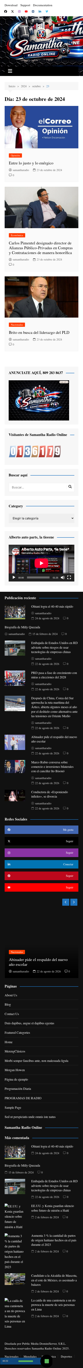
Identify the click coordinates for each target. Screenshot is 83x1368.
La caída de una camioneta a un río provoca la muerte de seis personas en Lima (53, 1304)
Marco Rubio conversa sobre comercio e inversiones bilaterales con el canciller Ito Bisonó (52, 766)
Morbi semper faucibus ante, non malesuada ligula (36, 1060)
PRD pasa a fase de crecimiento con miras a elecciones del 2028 (54, 675)
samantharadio (21, 170)
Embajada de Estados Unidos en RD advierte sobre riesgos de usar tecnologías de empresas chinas (54, 647)
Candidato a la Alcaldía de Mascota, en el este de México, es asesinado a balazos (54, 1280)
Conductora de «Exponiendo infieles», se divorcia (49, 794)
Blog (8, 1004)
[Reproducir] (14, 577)
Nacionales (17, 324)
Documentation (42, 5)
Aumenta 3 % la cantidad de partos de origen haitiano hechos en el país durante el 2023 (53, 1240)
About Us (11, 995)
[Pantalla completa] (69, 577)
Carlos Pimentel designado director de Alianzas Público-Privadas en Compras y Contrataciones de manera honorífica (41, 247)
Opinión (15, 155)
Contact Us (12, 1014)
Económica (17, 235)
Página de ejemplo (16, 1079)
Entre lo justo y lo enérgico (31, 163)
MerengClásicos (15, 1051)
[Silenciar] (63, 577)
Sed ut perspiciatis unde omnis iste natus (30, 1117)
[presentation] (65, 902)
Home (8, 1042)
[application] (41, 563)
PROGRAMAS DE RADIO (23, 1098)
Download (11, 5)
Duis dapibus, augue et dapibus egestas (29, 1023)
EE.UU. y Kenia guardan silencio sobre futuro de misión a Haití (52, 1208)
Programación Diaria (18, 1088)
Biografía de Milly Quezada (22, 627)
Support (25, 5)
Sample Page (13, 1107)
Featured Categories (17, 1032)
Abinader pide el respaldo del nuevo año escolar (38, 962)
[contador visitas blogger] (35, 451)
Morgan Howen (15, 1070)
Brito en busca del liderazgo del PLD (39, 332)
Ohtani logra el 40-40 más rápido (52, 606)
